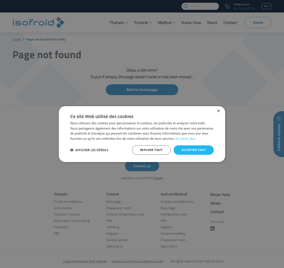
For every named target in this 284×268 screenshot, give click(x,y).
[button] (89, 150)
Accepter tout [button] (194, 150)
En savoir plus (185, 138)
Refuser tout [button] (151, 150)
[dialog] (142, 134)
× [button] (218, 110)
